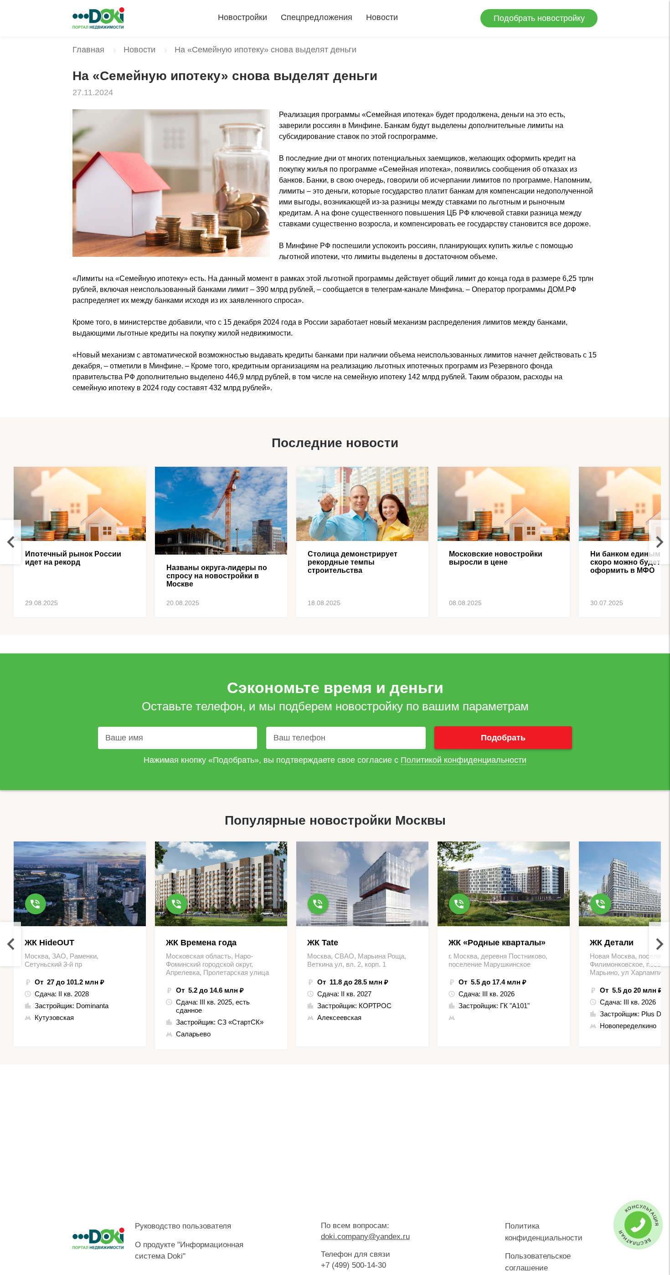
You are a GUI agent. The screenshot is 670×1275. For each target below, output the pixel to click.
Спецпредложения (316, 17)
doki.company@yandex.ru (365, 1236)
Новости (382, 17)
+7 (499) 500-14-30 (353, 1265)
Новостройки (242, 17)
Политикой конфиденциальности (463, 760)
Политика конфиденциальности (543, 1232)
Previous (10, 542)
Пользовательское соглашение (538, 1262)
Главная (88, 49)
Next (659, 542)
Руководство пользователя (183, 1226)
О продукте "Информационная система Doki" (189, 1250)
